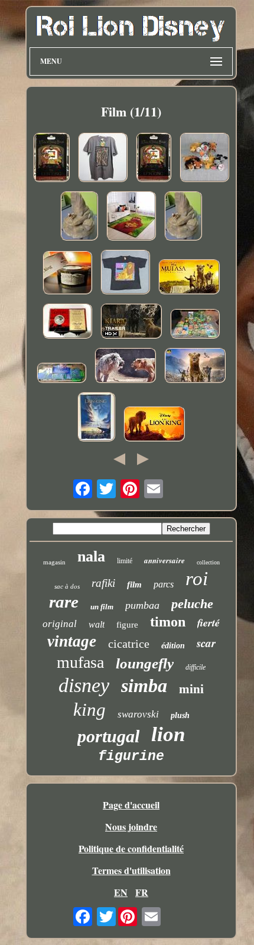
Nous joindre (131, 826)
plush (180, 715)
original (60, 623)
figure (127, 624)
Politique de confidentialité (131, 848)
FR (141, 892)
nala (91, 556)
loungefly (145, 663)
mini (191, 689)
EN (121, 892)
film (134, 584)
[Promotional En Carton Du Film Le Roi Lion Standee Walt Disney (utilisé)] (61, 374)
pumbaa (142, 605)
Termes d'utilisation (131, 870)
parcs (164, 584)
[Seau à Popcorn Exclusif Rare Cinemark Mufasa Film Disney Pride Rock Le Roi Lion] (79, 217)
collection (208, 562)
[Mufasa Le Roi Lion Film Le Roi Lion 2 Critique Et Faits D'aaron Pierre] (195, 367)
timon (167, 621)
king (89, 709)
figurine (131, 756)
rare (64, 601)
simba (144, 685)
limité (124, 561)
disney (83, 685)
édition (173, 645)
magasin (54, 562)
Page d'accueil (131, 804)
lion (168, 734)
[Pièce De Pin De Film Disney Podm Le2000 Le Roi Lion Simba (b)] (51, 158)
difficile (195, 667)
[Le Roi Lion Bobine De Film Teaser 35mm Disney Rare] (67, 274)
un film (101, 606)
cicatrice (128, 643)
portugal (108, 736)
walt (97, 624)
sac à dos (67, 586)
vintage (71, 641)
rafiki (103, 583)
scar (206, 643)
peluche (192, 603)
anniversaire (164, 560)
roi (196, 578)
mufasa (80, 662)
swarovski (138, 714)
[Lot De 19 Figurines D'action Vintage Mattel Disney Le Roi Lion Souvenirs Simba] (195, 325)
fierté (208, 622)
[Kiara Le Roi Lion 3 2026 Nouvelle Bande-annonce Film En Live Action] (131, 322)
